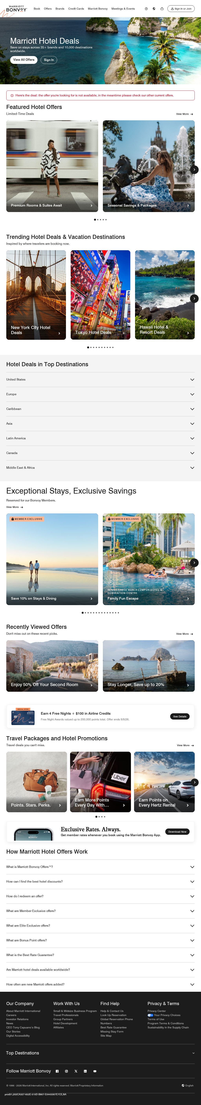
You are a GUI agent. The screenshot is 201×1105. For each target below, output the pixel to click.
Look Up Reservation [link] (113, 1015)
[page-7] (104, 347)
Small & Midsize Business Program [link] (75, 1011)
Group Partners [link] (63, 1019)
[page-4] (103, 219)
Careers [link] (11, 1015)
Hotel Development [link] (65, 1023)
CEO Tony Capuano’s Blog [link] (23, 1027)
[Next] (195, 782)
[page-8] (107, 347)
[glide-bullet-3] (104, 816)
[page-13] (115, 612)
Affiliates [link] (58, 1027)
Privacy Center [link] (157, 1011)
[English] (154, 8)
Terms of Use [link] (156, 1019)
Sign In (49, 60)
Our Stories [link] (13, 1031)
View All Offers (23, 60)
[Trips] (162, 8)
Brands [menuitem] (60, 8)
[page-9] (110, 347)
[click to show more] (194, 169)
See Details (179, 716)
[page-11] (110, 612)
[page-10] (112, 347)
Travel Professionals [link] (66, 1015)
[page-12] (112, 612)
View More (182, 113)
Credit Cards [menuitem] (76, 8)
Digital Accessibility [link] (18, 1035)
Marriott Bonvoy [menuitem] (98, 8)
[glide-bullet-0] (96, 816)
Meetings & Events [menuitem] (123, 8)
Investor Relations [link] (17, 1019)
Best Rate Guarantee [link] (113, 1027)
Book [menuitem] (37, 8)
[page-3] (100, 219)
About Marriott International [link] (23, 1011)
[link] (146, 8)
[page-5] (106, 219)
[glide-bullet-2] (101, 816)
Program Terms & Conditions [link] (166, 1023)
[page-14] (118, 612)
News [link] (9, 1023)
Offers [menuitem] (48, 8)
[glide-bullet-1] (99, 816)
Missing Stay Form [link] (111, 1031)
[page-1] (95, 219)
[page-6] (101, 347)
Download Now (177, 831)
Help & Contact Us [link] (111, 1011)
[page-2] (97, 219)
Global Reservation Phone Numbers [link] (116, 1021)
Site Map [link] (105, 1035)
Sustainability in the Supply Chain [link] (168, 1027)
